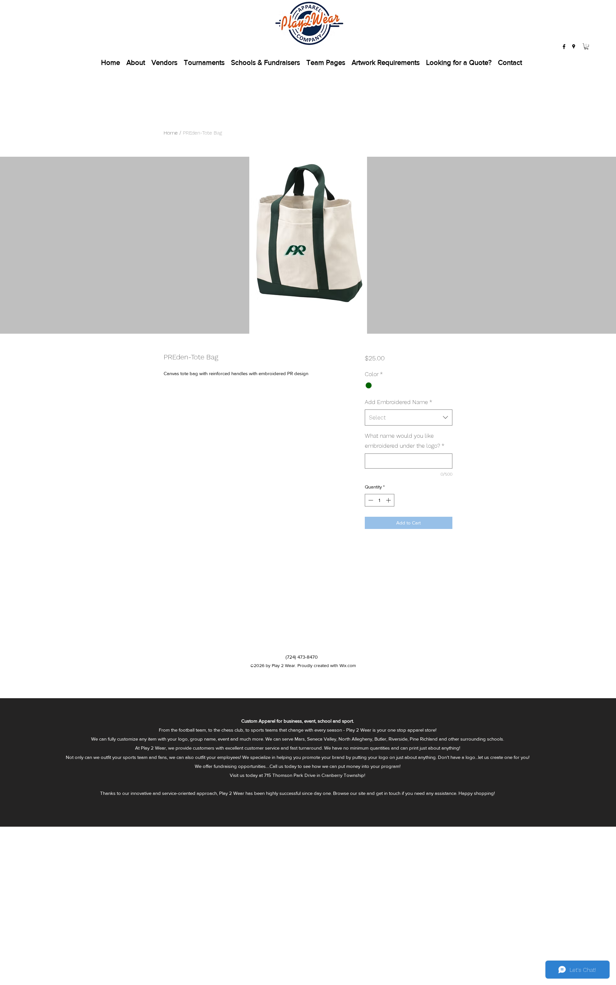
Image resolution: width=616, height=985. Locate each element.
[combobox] (408, 417)
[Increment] (389, 500)
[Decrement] (370, 500)
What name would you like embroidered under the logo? (404, 440)
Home (171, 133)
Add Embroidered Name (398, 402)
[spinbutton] (379, 500)
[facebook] (564, 46)
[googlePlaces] (573, 46)
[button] (586, 46)
